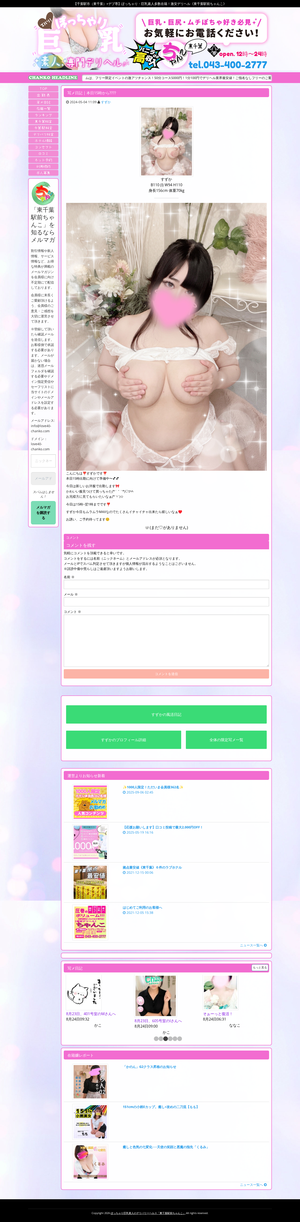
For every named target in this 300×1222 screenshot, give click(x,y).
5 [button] (174, 1039)
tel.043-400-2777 (227, 64)
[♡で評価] (147, 528)
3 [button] (165, 1039)
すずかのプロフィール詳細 (123, 739)
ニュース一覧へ (252, 945)
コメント (72, 611)
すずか (106, 102)
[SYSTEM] (43, 121)
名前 (69, 577)
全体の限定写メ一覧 (226, 739)
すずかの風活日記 (166, 714)
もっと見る (260, 967)
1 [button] (156, 1039)
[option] (98, 1005)
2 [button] (160, 1039)
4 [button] (170, 1039)
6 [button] (179, 1039)
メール (71, 594)
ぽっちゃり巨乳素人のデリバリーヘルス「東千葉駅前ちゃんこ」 (148, 1213)
